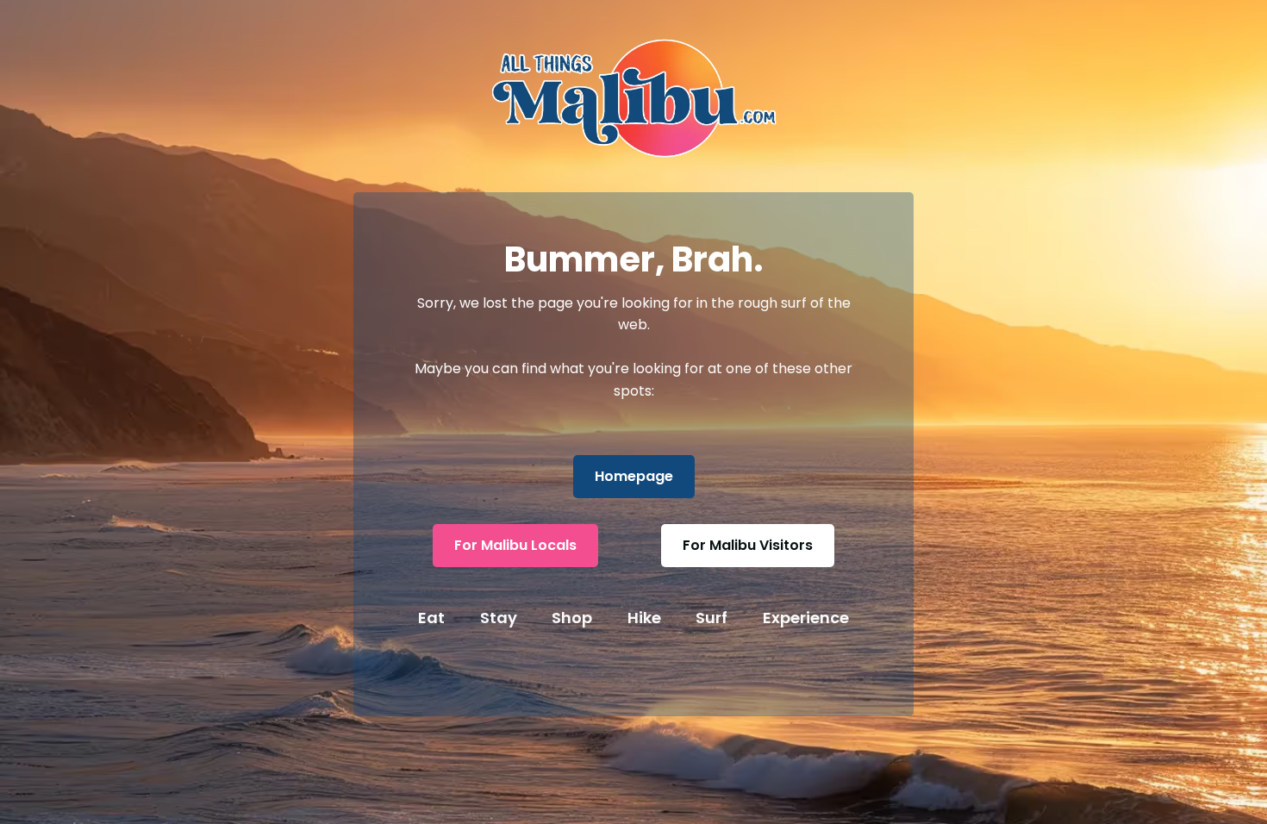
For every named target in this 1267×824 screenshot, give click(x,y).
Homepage (634, 476)
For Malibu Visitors (748, 545)
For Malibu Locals (515, 545)
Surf (711, 617)
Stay (498, 617)
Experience (806, 617)
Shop (572, 617)
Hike (644, 617)
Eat (431, 617)
